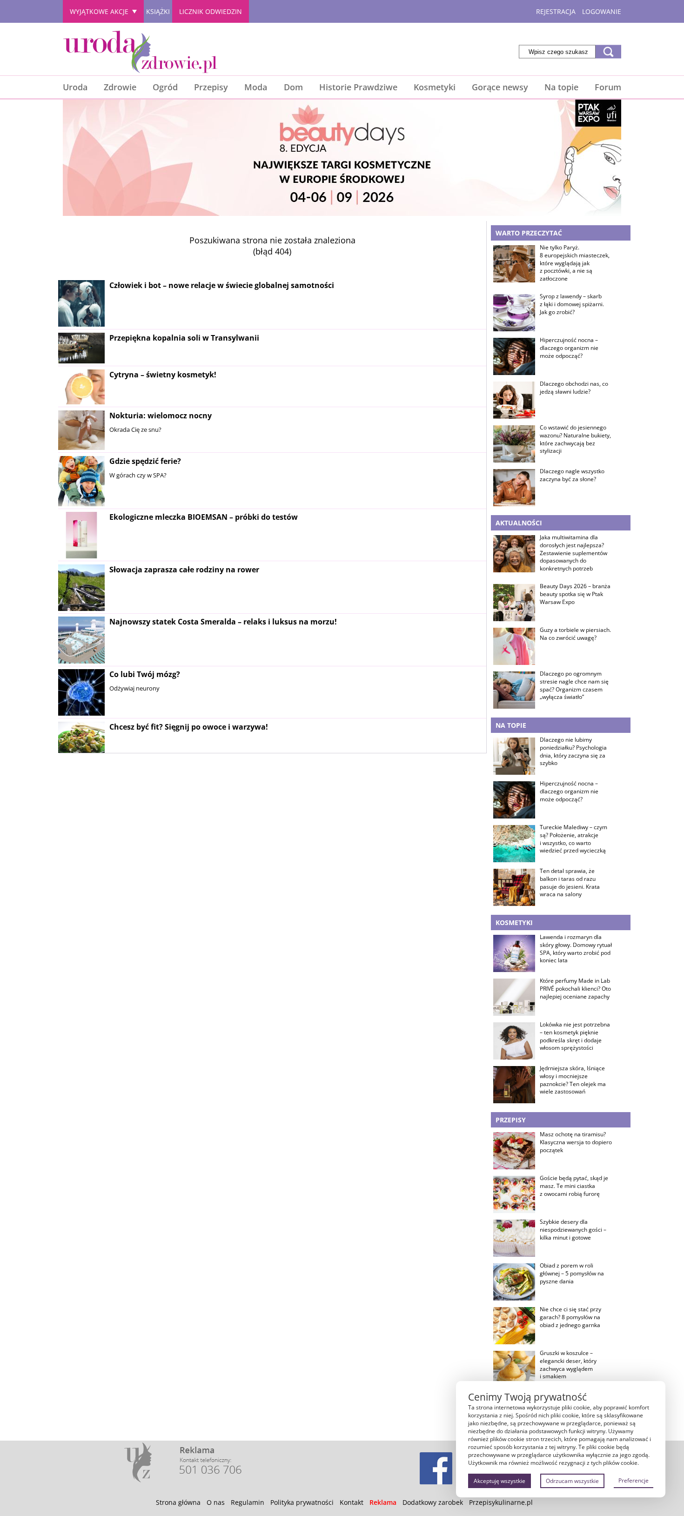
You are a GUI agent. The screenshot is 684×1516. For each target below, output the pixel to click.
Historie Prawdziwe (358, 87)
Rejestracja (556, 11)
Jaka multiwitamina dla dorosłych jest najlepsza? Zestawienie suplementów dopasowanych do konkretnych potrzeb (573, 553)
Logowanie (601, 11)
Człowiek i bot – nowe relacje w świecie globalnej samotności (221, 285)
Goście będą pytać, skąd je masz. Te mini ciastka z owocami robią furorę (574, 1186)
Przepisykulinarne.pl (501, 1502)
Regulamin (247, 1502)
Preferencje (633, 1480)
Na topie (561, 87)
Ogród (165, 87)
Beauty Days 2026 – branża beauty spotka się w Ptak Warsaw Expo (575, 594)
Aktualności (519, 522)
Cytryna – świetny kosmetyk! (162, 374)
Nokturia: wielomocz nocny (160, 415)
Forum (608, 87)
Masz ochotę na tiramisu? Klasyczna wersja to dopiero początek (576, 1142)
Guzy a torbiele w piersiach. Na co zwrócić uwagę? (575, 634)
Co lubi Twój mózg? (144, 674)
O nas (216, 1502)
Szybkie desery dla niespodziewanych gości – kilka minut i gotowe (573, 1229)
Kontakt (351, 1502)
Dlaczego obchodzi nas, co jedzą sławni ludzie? (574, 388)
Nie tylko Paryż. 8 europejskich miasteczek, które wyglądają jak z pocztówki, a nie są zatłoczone (575, 263)
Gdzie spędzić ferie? (145, 461)
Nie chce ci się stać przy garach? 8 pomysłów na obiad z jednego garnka (570, 1317)
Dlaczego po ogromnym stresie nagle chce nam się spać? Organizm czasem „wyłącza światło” (574, 685)
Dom (293, 87)
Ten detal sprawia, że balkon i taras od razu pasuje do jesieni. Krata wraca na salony (570, 882)
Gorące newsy (500, 87)
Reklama (382, 1502)
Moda (255, 87)
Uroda (75, 87)
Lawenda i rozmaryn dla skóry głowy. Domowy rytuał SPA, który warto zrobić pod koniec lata (576, 948)
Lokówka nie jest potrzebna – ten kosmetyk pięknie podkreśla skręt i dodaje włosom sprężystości (575, 1036)
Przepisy (211, 87)
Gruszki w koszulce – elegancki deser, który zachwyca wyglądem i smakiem (568, 1364)
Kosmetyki (435, 87)
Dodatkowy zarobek (432, 1502)
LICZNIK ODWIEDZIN (210, 11)
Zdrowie (120, 87)
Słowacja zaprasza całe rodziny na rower (184, 569)
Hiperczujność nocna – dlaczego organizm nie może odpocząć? (569, 348)
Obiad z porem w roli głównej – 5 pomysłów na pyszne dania (572, 1273)
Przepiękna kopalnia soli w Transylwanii (184, 338)
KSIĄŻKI (158, 11)
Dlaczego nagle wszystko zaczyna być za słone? (572, 475)
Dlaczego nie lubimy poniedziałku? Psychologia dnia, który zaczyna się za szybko (573, 751)
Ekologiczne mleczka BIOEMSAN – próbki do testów (203, 517)
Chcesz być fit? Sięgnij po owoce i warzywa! (188, 727)
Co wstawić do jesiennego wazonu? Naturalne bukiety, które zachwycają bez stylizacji (575, 439)
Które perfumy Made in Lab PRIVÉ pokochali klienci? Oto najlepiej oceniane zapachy (575, 988)
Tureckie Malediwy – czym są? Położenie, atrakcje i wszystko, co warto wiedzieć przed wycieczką (573, 839)
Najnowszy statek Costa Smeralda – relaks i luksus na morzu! (223, 622)
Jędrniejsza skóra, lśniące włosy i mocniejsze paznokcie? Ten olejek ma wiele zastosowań (573, 1080)
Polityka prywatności (302, 1502)
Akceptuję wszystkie (499, 1481)
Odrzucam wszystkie (572, 1481)
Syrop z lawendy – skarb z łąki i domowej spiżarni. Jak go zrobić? (572, 304)
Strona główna (178, 1502)
